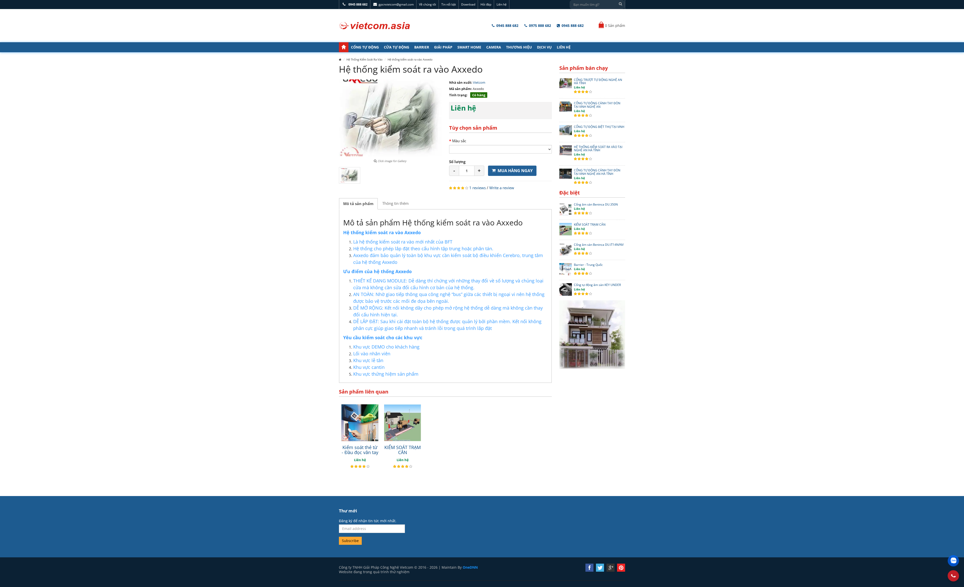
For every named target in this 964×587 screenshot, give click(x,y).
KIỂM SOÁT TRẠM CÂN (402, 449)
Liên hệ (502, 4)
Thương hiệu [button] (519, 47)
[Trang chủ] (343, 47)
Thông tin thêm (395, 203)
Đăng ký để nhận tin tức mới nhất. (367, 521)
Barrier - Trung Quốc (588, 264)
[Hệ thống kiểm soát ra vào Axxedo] (349, 175)
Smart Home (469, 47)
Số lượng (457, 162)
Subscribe (350, 540)
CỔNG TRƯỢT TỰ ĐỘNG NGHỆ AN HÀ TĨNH (598, 81)
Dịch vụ (544, 47)
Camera (493, 47)
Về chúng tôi (427, 4)
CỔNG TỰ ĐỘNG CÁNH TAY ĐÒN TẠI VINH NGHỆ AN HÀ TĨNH (597, 172)
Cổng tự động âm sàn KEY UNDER (597, 284)
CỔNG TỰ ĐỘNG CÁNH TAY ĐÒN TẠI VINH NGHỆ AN (597, 105)
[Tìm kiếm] (620, 4)
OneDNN (470, 567)
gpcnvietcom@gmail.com (396, 4)
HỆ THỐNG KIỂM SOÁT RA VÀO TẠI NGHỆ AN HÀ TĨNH (598, 148)
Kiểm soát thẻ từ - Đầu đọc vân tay (360, 449)
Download (468, 4)
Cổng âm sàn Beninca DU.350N (596, 204)
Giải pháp (443, 47)
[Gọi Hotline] (953, 575)
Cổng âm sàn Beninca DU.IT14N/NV (599, 244)
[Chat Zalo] (953, 561)
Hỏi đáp (485, 4)
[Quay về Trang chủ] (374, 26)
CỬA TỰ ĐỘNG (396, 47)
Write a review (501, 187)
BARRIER (421, 47)
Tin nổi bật (448, 4)
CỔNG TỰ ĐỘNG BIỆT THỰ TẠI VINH (599, 126)
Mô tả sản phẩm (358, 203)
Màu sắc (459, 140)
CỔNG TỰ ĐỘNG (365, 47)
